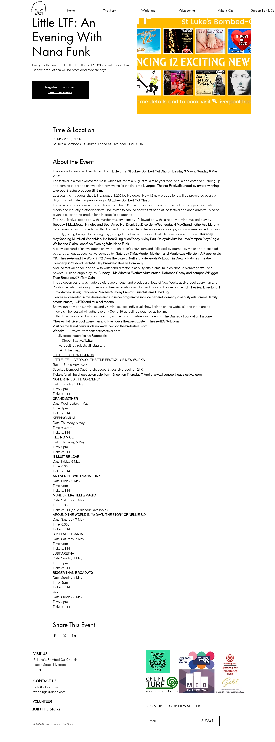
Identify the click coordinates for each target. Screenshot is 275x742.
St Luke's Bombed (47, 660)
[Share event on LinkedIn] (74, 635)
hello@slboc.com (45, 687)
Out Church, (69, 660)
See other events (60, 92)
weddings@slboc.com (49, 692)
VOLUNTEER (42, 701)
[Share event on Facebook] (55, 635)
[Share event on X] (64, 635)
